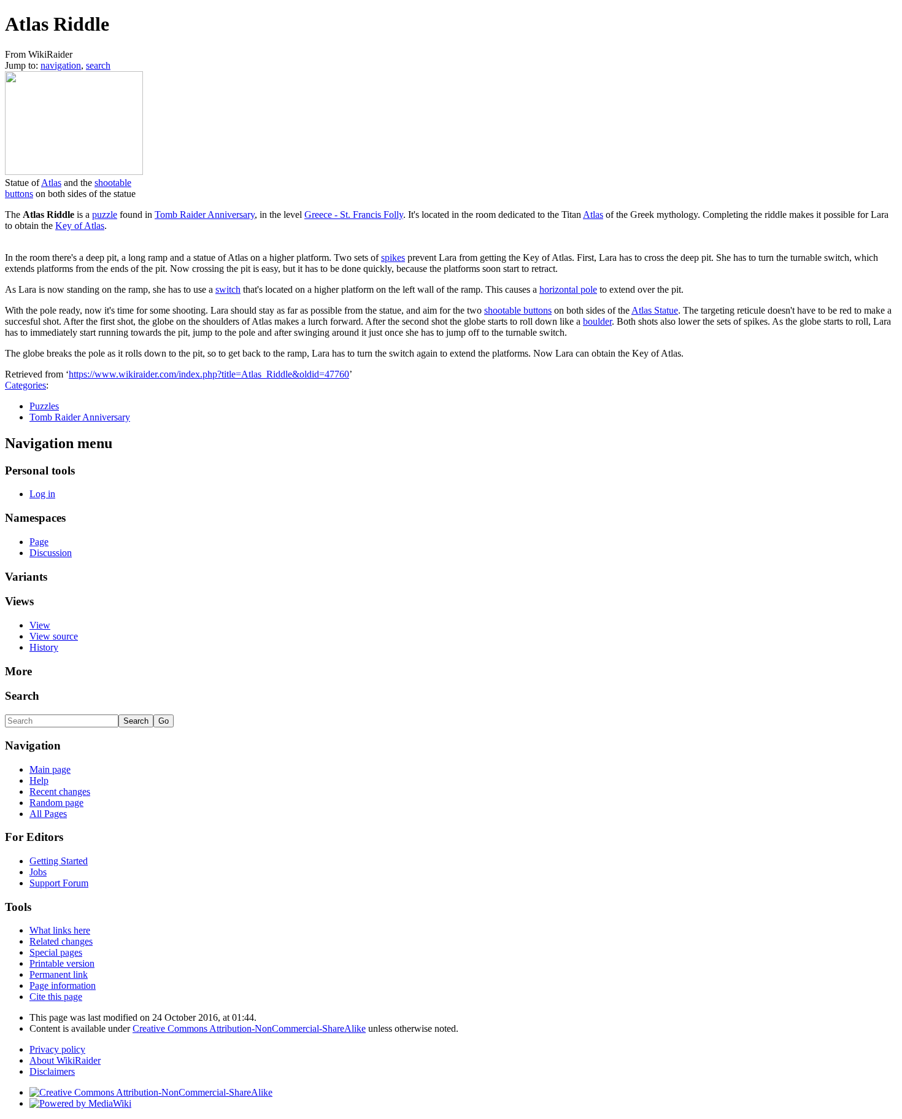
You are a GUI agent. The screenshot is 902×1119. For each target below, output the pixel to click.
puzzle (104, 214)
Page (38, 541)
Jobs (38, 872)
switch (228, 289)
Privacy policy (57, 1049)
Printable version (61, 963)
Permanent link (58, 974)
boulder (597, 321)
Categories (25, 385)
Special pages (55, 952)
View (39, 625)
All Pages (48, 813)
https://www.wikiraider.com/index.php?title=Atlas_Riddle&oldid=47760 (209, 374)
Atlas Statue (654, 310)
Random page (56, 802)
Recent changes (59, 791)
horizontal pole (568, 289)
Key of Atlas (79, 225)
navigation (60, 65)
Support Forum (58, 883)
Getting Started (58, 861)
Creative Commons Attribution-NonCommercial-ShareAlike (249, 1028)
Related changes (61, 941)
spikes (393, 257)
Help (38, 780)
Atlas (51, 182)
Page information (62, 985)
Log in (42, 494)
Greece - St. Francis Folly (353, 214)
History (43, 647)
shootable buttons (518, 310)
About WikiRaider (65, 1060)
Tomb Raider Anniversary (205, 214)
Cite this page (55, 996)
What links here (59, 930)
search (98, 65)
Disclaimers (52, 1071)
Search (22, 695)
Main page (50, 769)
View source (53, 636)
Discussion (50, 553)
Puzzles (44, 406)
